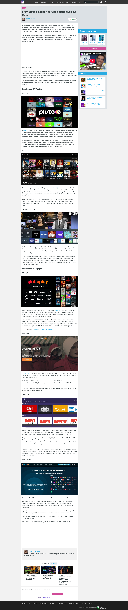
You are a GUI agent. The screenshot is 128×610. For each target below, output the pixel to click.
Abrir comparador (92, 48)
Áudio (67, 2)
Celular (44, 2)
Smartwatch (60, 2)
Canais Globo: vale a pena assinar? (43, 329)
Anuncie (34, 603)
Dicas (36, 2)
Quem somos (26, 603)
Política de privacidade (76, 603)
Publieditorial (43, 603)
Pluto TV (26, 131)
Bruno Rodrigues (30, 18)
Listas (81, 2)
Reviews (74, 2)
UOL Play (26, 373)
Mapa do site (89, 603)
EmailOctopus (47, 597)
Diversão (54, 563)
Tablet (51, 2)
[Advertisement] (49, 54)
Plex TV (55, 188)
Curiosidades (62, 603)
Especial (53, 603)
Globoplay (57, 310)
